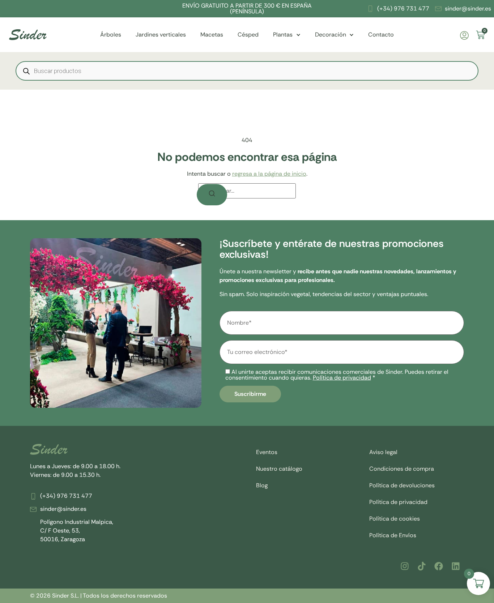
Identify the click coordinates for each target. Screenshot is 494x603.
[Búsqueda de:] (247, 190)
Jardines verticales (161, 34)
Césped (248, 34)
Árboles (110, 34)
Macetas (211, 34)
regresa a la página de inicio (269, 174)
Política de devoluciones (402, 485)
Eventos (266, 452)
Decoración (330, 34)
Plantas (283, 34)
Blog (262, 485)
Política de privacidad (342, 377)
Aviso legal (383, 452)
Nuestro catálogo (279, 468)
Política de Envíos (392, 535)
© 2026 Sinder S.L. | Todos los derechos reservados (98, 595)
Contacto (381, 34)
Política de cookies (394, 518)
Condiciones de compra (401, 468)
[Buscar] (212, 194)
